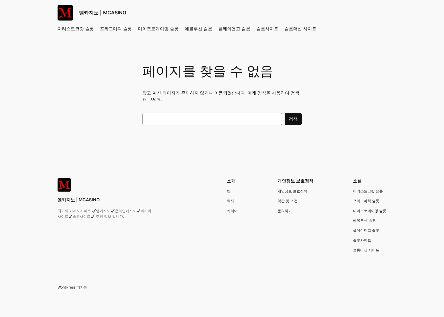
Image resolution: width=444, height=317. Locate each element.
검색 (293, 119)
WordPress (67, 287)
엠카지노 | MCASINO (102, 12)
